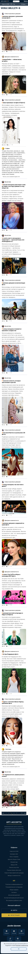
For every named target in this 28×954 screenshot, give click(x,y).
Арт (14, 4)
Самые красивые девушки (13, 13)
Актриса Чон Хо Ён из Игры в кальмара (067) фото (11, 575)
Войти (26, 1)
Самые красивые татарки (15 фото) (13, 102)
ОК (18, 948)
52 (21, 813)
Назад (2, 813)
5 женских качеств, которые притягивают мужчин (11, 381)
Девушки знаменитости (12, 56)
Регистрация (15, 915)
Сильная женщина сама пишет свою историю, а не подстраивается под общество (14, 186)
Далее (25, 813)
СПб (11, 4)
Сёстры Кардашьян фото (10, 654)
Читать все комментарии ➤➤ (11, 176)
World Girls (8, 182)
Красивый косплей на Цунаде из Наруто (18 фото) (12, 613)
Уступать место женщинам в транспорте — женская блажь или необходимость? (13, 239)
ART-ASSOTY (5, 1)
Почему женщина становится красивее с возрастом (11, 329)
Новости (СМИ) (5, 4)
